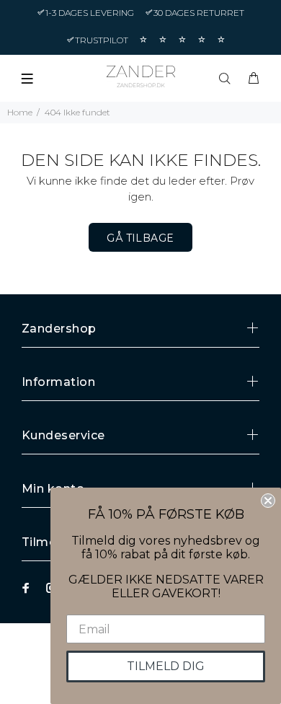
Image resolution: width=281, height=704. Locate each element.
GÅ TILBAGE (140, 238)
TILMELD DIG (166, 666)
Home (19, 112)
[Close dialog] (268, 500)
